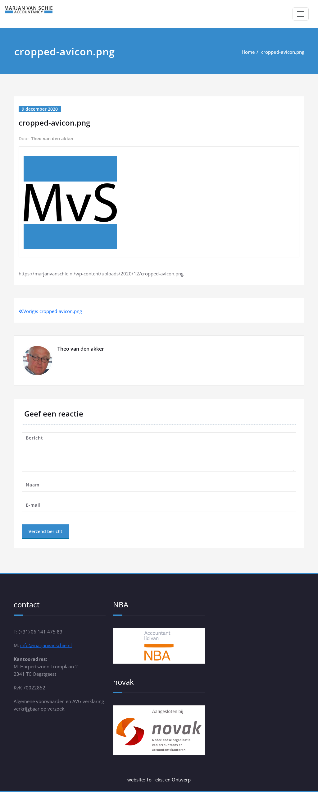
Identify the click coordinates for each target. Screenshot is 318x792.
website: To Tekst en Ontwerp (159, 779)
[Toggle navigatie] (301, 14)
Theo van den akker (52, 138)
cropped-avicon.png (282, 52)
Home (248, 52)
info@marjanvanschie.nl (46, 645)
